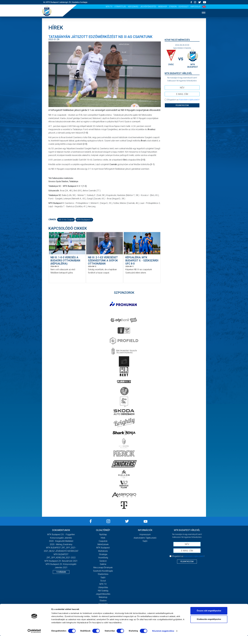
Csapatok (124, 37)
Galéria (124, 60)
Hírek (124, 29)
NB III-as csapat (65, 219)
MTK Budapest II (84, 219)
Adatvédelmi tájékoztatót (189, 100)
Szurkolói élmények (124, 68)
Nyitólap (124, 21)
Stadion (173, 7)
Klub (124, 52)
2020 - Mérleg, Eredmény (61, 544)
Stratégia (103, 554)
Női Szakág (133, 7)
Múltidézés (103, 551)
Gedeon (103, 561)
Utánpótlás (120, 7)
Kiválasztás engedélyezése (209, 619)
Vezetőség (103, 557)
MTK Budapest (103, 547)
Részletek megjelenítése (163, 631)
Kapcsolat (196, 7)
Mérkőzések (124, 44)
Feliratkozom (182, 105)
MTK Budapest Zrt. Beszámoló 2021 (61, 561)
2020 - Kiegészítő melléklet (61, 541)
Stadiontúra (103, 574)
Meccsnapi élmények (103, 567)
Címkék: (52, 219)
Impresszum (145, 534)
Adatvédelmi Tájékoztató (145, 538)
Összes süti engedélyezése (209, 611)
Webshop (162, 7)
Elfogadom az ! (183, 100)
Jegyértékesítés (148, 7)
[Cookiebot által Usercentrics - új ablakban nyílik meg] (34, 631)
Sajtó (103, 577)
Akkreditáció (124, 76)
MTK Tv (109, 7)
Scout (103, 580)
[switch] (96, 631)
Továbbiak (61, 572)
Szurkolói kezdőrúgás (103, 571)
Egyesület (184, 7)
